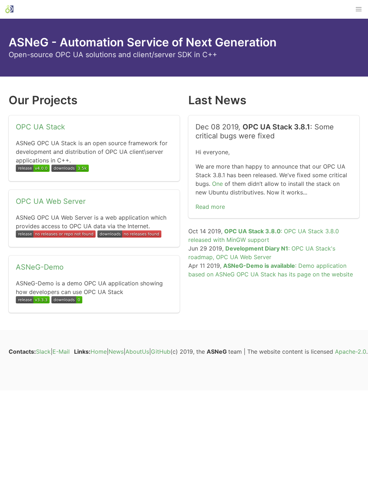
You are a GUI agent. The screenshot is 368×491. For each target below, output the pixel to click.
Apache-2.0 (350, 351)
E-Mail (61, 351)
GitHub (160, 351)
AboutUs (137, 351)
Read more (210, 206)
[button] (358, 9)
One (217, 183)
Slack (43, 351)
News (116, 351)
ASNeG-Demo (40, 267)
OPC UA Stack (40, 127)
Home (99, 351)
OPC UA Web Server (51, 201)
